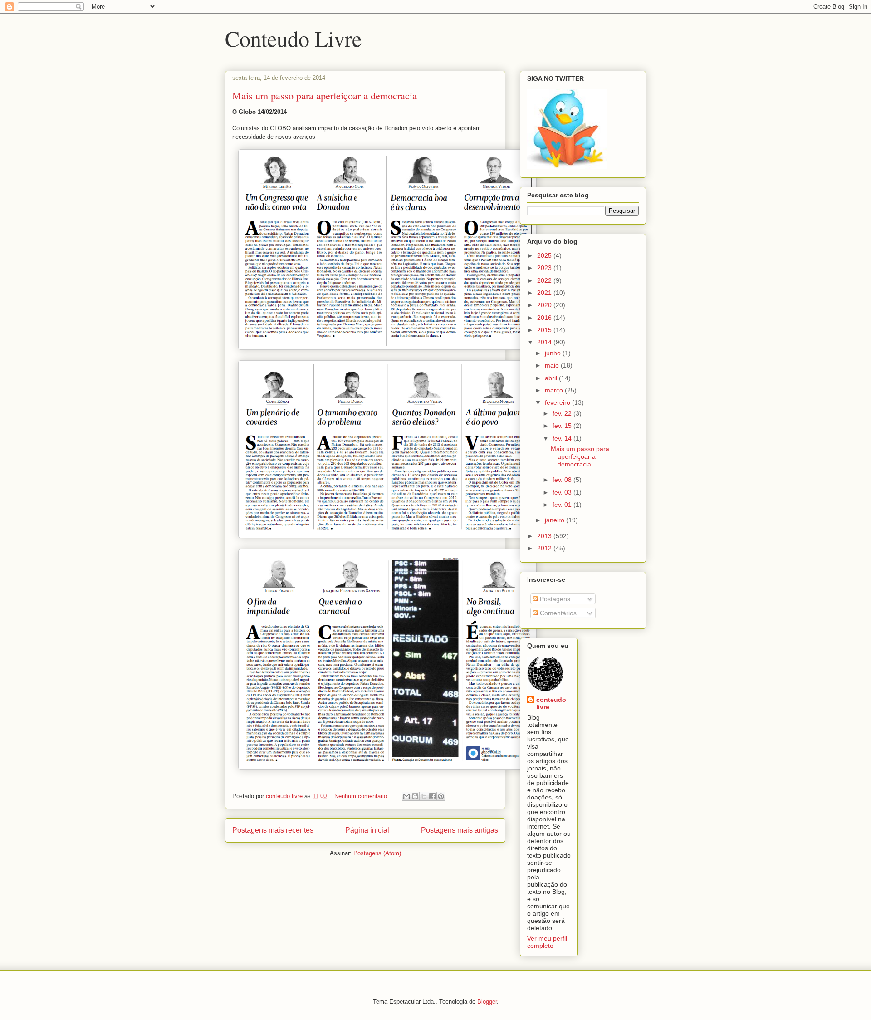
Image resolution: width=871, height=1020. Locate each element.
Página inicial (367, 830)
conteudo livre (551, 703)
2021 (545, 292)
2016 (545, 317)
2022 (545, 280)
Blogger (487, 1001)
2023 (545, 267)
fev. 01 (563, 504)
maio (553, 365)
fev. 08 (563, 479)
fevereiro (558, 402)
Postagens (554, 599)
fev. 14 (563, 438)
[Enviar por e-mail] (406, 796)
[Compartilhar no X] (423, 796)
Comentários (557, 613)
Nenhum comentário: (362, 796)
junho (554, 353)
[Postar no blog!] (415, 796)
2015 (545, 329)
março (555, 390)
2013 (545, 535)
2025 (545, 255)
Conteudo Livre (293, 38)
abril (552, 378)
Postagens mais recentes (272, 830)
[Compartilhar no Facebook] (432, 796)
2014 (545, 342)
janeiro (555, 520)
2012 (545, 548)
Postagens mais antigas (459, 830)
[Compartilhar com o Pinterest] (440, 796)
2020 (545, 305)
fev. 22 (563, 413)
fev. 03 (563, 492)
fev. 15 (563, 425)
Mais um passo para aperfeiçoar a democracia (324, 95)
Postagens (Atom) (377, 853)
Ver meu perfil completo (547, 942)
